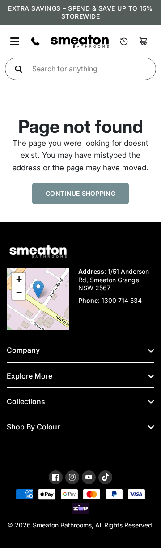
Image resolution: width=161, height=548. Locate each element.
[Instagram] (72, 477)
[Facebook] (55, 477)
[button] (38, 289)
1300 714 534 (122, 300)
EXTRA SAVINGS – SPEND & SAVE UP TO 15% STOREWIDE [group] (80, 12)
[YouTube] (88, 477)
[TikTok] (105, 477)
